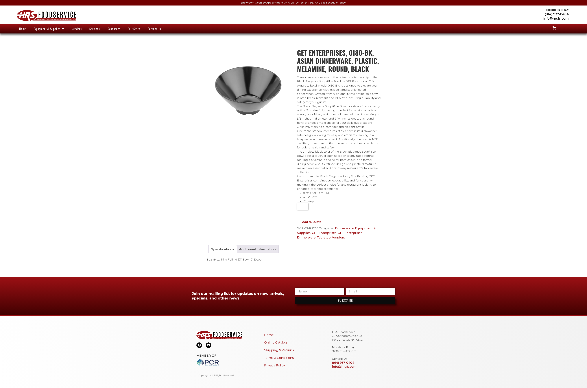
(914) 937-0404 (557, 14)
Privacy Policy (274, 365)
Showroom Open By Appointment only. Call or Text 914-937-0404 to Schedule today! (293, 2)
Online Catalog (275, 342)
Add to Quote (311, 222)
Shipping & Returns (279, 350)
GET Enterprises (324, 233)
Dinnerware (344, 228)
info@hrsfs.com (556, 18)
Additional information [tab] (257, 249)
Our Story (134, 28)
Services (94, 28)
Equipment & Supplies (47, 28)
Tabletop (324, 237)
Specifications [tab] (222, 249)
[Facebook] (199, 345)
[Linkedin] (208, 345)
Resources (113, 28)
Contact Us (154, 28)
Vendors (77, 28)
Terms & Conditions (279, 358)
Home (22, 28)
